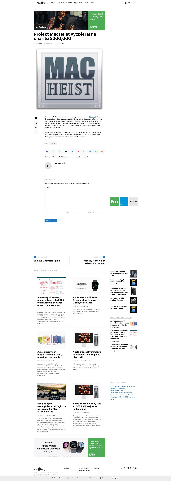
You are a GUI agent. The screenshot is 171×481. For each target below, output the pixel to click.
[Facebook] (119, 3)
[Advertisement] (69, 239)
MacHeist (92, 117)
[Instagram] (126, 3)
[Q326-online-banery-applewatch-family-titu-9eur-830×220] (69, 447)
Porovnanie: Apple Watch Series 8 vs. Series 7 (117, 282)
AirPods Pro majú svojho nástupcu (117, 299)
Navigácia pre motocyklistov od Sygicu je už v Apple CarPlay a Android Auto (51, 407)
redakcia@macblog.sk (80, 157)
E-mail (67, 212)
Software (53, 143)
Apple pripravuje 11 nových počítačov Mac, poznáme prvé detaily (49, 355)
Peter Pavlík (39, 43)
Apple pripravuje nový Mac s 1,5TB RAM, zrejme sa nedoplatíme (87, 406)
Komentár (47, 187)
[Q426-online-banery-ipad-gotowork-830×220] (69, 20)
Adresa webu (90, 212)
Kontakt (96, 468)
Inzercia (66, 468)
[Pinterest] (129, 3)
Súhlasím (115, 478)
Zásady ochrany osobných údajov (84, 469)
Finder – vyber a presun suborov (121, 395)
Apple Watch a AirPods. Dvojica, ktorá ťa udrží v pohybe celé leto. (85, 300)
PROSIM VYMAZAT (116, 390)
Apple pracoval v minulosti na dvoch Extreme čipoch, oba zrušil (87, 355)
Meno (46, 212)
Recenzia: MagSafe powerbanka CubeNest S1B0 (119, 273)
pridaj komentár (60, 43)
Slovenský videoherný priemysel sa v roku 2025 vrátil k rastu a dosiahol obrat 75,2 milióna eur (50, 301)
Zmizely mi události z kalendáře (121, 393)
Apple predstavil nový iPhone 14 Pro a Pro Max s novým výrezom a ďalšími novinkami (119, 291)
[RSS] (131, 3)
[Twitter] (123, 3)
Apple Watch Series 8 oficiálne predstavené (118, 308)
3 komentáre (85, 412)
